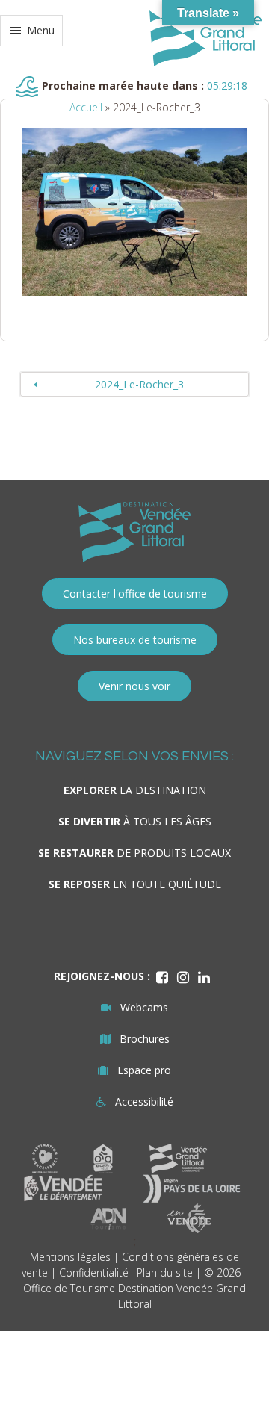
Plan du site (165, 1272)
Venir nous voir (134, 686)
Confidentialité (94, 1272)
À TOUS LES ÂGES (134, 821)
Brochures (145, 1039)
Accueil (85, 107)
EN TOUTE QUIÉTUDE (135, 884)
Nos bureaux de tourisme (135, 640)
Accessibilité (144, 1101)
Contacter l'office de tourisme (135, 593)
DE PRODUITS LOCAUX (134, 853)
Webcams (144, 1007)
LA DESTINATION (135, 790)
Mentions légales (70, 1257)
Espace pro (144, 1070)
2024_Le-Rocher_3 (139, 384)
